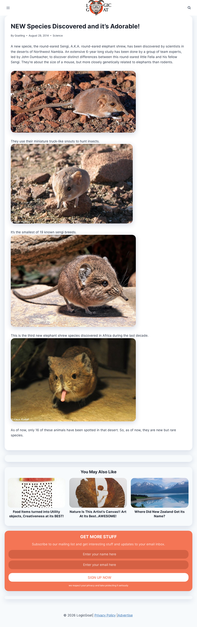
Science (58, 35)
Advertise (125, 615)
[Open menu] (8, 8)
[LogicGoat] (98, 8)
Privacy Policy (105, 615)
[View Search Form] (189, 8)
